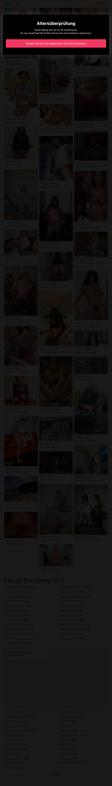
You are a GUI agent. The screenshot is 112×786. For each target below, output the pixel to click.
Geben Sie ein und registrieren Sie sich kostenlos (56, 43)
